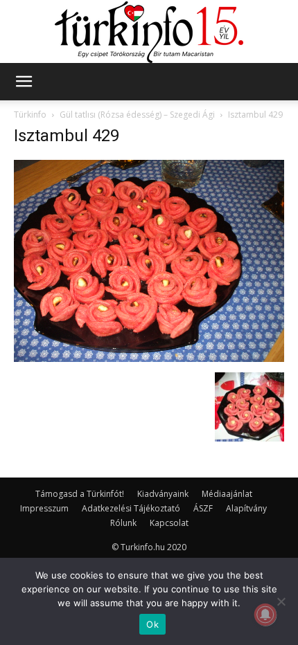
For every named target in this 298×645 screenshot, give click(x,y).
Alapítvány (246, 508)
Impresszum (44, 508)
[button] (23, 81)
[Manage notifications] (265, 614)
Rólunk (123, 523)
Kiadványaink (163, 494)
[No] (281, 601)
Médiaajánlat (227, 494)
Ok (152, 624)
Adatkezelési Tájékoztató (131, 508)
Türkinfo (30, 114)
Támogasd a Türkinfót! (79, 494)
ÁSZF (203, 508)
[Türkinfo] (149, 32)
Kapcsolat (169, 523)
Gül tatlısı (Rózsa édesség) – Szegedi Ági (137, 114)
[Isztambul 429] (149, 358)
